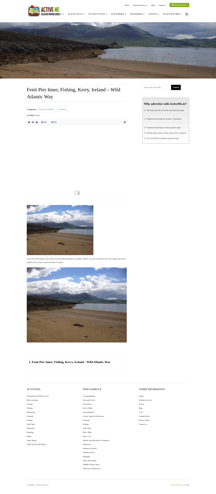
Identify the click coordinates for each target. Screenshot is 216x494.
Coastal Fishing (46, 109)
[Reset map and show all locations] (125, 122)
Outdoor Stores (88, 452)
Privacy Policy (144, 420)
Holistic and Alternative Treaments (96, 440)
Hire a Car (87, 436)
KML (45, 122)
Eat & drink (117, 14)
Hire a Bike (87, 432)
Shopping (86, 457)
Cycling (29, 404)
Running (30, 432)
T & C (141, 412)
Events (152, 14)
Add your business (180, 5)
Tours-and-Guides (89, 461)
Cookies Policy (144, 416)
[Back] (29, 122)
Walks (29, 436)
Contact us (162, 5)
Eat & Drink (87, 408)
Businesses (136, 14)
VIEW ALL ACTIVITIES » (37, 444)
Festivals (30, 416)
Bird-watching (32, 400)
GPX (55, 122)
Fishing (62, 109)
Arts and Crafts (89, 400)
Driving (29, 408)
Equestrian (31, 412)
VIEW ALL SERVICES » (92, 469)
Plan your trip (171, 14)
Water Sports (32, 440)
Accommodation (89, 396)
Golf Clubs (31, 424)
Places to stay (97, 14)
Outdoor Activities (90, 448)
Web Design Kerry (177, 485)
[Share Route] (33, 122)
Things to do (55, 14)
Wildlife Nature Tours (91, 465)
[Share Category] (37, 122)
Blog (153, 5)
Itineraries (30, 428)
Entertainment (88, 412)
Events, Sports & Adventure (93, 416)
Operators (86, 444)
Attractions (87, 404)
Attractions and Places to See (38, 396)
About (127, 5)
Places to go (75, 14)
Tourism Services (139, 5)
